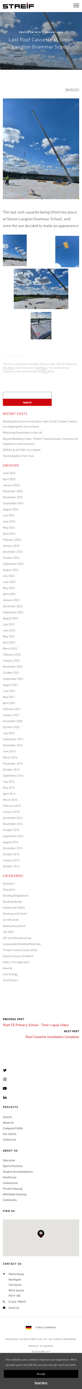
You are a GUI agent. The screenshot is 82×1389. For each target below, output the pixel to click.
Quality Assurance (14, 926)
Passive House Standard (18, 956)
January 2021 (11, 715)
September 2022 (13, 612)
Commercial (10, 1183)
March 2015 (10, 800)
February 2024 (12, 539)
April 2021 (9, 703)
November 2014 (13, 824)
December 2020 (13, 721)
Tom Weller (9, 367)
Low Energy (10, 974)
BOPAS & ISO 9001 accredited (21, 450)
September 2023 (13, 564)
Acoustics (9, 883)
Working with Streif (15, 913)
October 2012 (11, 866)
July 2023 (8, 576)
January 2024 (11, 545)
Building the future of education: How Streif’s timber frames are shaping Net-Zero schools (40, 423)
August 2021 (10, 685)
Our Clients (9, 1134)
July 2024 (8, 515)
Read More (41, 1383)
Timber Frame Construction (20, 950)
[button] (41, 1234)
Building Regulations (16, 895)
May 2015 (9, 787)
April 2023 (9, 594)
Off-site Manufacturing (17, 938)
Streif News (41, 367)
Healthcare (9, 1177)
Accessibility (41, 1351)
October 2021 (11, 672)
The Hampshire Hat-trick (18, 456)
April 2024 (9, 533)
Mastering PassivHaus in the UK (22, 432)
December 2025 (13, 491)
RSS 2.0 (45, 371)
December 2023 (13, 552)
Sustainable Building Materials (22, 944)
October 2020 (11, 727)
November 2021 (13, 666)
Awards (7, 968)
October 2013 (11, 854)
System (7, 1117)
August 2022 (10, 618)
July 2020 (8, 733)
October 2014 (11, 830)
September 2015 (13, 775)
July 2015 (8, 781)
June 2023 (9, 582)
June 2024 (9, 521)
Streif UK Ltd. (38, 1339)
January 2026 (11, 485)
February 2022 (12, 654)
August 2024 (10, 509)
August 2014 (10, 842)
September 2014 (13, 836)
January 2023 (11, 600)
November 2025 (13, 497)
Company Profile (13, 1128)
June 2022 (9, 630)
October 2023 (11, 558)
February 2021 (12, 709)
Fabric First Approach (16, 962)
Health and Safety (14, 907)
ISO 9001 (8, 932)
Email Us (14, 1308)
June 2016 (9, 751)
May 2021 (9, 697)
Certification (11, 919)
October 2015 (11, 769)
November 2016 (13, 745)
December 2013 (13, 848)
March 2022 (10, 648)
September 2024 (13, 503)
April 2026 (9, 479)
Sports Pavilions (13, 1166)
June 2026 (9, 473)
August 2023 (10, 570)
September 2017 (13, 739)
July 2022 (8, 624)
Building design (12, 901)
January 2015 (11, 812)
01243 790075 (17, 1302)
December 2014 (13, 818)
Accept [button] (41, 1374)
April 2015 (9, 793)
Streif (18, 6)
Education (9, 889)
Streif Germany (45, 1327)
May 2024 (9, 527)
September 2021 (13, 679)
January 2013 (11, 860)
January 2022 (11, 660)
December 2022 (13, 606)
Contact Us (9, 1139)
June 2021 (9, 691)
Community (10, 1200)
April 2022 (9, 642)
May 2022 (9, 636)
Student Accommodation (18, 1171)
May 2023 (9, 588)
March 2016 (10, 757)
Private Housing (12, 1188)
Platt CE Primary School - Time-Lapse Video (36, 1022)
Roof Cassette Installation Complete (52, 1034)
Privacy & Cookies (41, 1345)
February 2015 (12, 806)
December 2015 (13, 763)
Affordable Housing (14, 1194)
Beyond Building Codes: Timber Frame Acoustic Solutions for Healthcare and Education (40, 441)
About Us (8, 1122)
